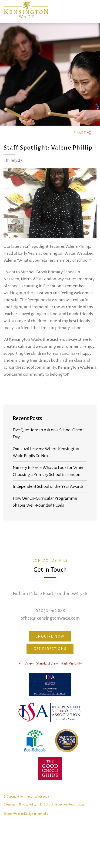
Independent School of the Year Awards (48, 486)
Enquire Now (50, 636)
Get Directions (50, 649)
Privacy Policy (27, 804)
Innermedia (40, 813)
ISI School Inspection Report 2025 (62, 804)
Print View (26, 663)
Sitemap (9, 804)
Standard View (47, 663)
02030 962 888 (50, 610)
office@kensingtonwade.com (50, 618)
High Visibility (71, 663)
